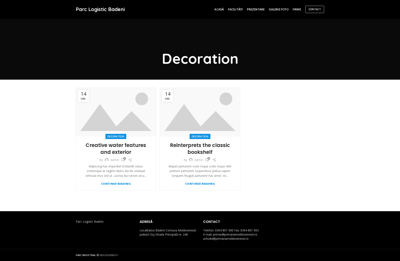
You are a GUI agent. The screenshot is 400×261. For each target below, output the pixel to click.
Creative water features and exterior (116, 149)
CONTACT (315, 9)
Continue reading (116, 183)
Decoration (116, 136)
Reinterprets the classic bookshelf (200, 149)
